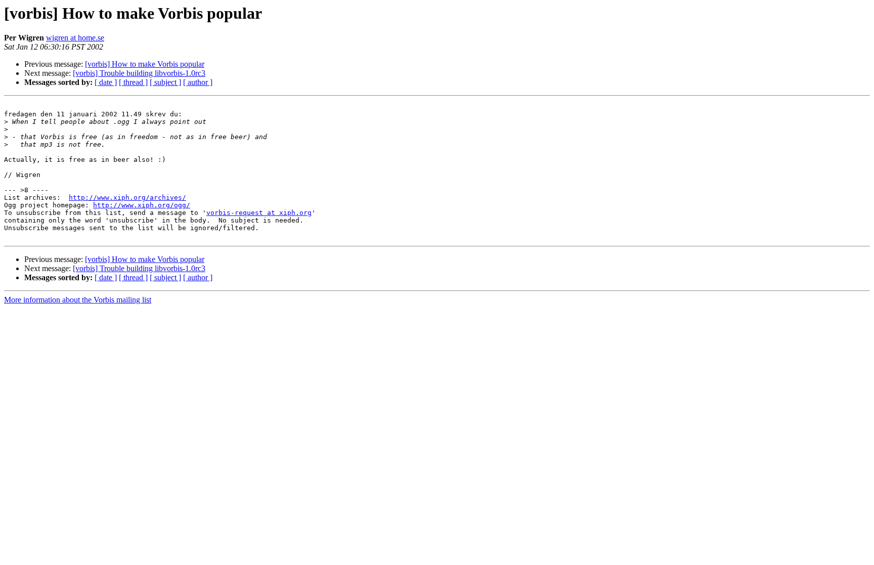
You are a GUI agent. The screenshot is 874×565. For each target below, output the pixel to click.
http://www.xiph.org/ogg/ (141, 205)
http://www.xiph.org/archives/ (127, 197)
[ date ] (106, 82)
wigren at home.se (75, 37)
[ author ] (197, 82)
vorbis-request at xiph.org (259, 212)
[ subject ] (165, 82)
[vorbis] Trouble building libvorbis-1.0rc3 (139, 73)
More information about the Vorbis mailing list (77, 299)
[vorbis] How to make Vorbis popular (144, 64)
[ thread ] (133, 82)
